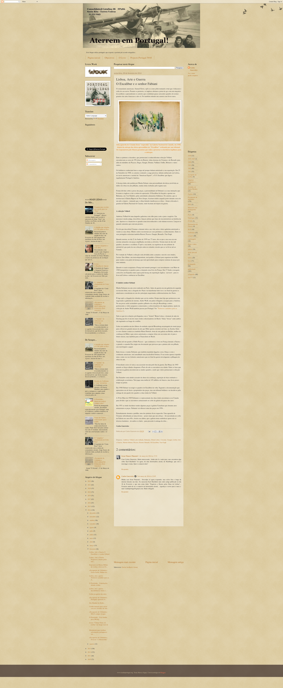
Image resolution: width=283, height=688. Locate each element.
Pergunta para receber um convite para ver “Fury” (101, 209)
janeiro (92, 644)
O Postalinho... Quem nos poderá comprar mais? (100, 401)
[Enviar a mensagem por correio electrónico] (149, 431)
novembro (93, 516)
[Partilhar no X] (157, 431)
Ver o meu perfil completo (193, 74)
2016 (89, 503)
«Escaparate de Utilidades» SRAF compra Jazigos (98, 613)
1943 (189, 171)
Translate (101, 118)
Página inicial (94, 57)
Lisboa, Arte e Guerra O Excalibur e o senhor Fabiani (99, 553)
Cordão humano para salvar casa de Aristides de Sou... (98, 607)
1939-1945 (191, 159)
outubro (92, 520)
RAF (189, 229)
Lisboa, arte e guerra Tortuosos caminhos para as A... (99, 578)
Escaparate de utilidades (192, 198)
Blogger (162, 672)
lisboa (190, 257)
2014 (89, 510)
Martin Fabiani (128, 442)
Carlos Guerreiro (127, 476)
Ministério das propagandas (192, 208)
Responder (124, 469)
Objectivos (109, 57)
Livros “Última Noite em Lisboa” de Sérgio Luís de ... (98, 625)
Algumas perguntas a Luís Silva (101, 246)
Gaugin (169, 440)
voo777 (190, 277)
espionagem (192, 239)
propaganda (191, 264)
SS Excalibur (154, 442)
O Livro (122, 57)
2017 (89, 499)
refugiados (191, 274)
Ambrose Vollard (128, 440)
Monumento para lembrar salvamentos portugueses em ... (98, 632)
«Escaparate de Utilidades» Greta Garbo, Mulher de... (98, 571)
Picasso (135, 442)
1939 (189, 155)
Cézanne (163, 440)
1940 (189, 162)
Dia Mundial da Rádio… (97, 603)
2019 (89, 492)
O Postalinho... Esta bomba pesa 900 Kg (98, 618)
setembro (93, 524)
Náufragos (191, 218)
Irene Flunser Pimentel (129, 456)
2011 (89, 656)
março (92, 545)
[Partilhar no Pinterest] (162, 431)
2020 (89, 488)
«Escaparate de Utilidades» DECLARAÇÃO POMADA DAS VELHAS (99, 306)
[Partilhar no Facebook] (160, 431)
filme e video (192, 244)
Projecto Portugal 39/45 (141, 57)
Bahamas (147, 440)
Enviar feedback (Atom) (130, 567)
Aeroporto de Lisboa (192, 176)
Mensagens (92, 160)
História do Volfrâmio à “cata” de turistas (101, 382)
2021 (89, 485)
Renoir (141, 442)
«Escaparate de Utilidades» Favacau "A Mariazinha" (98, 638)
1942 (189, 168)
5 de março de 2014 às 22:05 (146, 476)
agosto (92, 527)
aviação (190, 236)
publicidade (191, 269)
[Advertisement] (148, 543)
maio (91, 538)
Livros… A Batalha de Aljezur (101, 265)
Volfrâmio (191, 232)
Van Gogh (163, 442)
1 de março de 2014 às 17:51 (148, 456)
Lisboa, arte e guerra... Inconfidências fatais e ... (98, 589)
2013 (89, 648)
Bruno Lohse (155, 440)
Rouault (146, 442)
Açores (190, 194)
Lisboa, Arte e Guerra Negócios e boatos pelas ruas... (98, 559)
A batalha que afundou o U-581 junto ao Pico (101, 228)
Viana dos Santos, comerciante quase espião (100, 419)
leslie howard (192, 252)
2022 (89, 481)
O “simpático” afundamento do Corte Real (101, 284)
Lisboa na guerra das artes (98, 594)
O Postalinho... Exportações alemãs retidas (98, 584)
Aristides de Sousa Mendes (192, 188)
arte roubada (139, 440)
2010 (89, 659)
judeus (190, 249)
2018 (89, 495)
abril (91, 542)
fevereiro (93, 549)
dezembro (93, 513)
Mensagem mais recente (125, 562)
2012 (89, 652)
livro (189, 261)
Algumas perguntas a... (192, 181)
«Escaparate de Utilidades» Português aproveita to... (98, 598)
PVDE (190, 221)
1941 (189, 165)
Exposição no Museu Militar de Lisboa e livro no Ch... (98, 566)
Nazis (190, 215)
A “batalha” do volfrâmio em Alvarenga (99, 321)
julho (91, 531)
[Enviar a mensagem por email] (153, 431)
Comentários (92, 164)
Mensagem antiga (176, 562)
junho (92, 534)
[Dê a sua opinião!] (155, 431)
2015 (89, 506)
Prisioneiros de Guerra (193, 225)
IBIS (189, 204)
